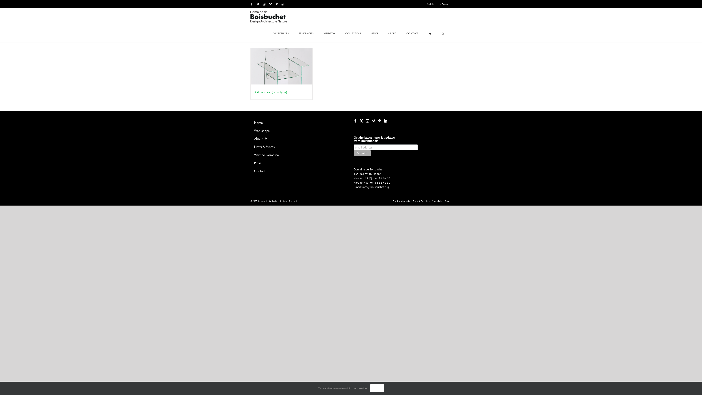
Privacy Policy (437, 201)
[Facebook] (355, 121)
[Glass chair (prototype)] (281, 73)
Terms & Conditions (421, 201)
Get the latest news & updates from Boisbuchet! (374, 139)
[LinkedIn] (385, 121)
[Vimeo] (373, 121)
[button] (443, 33)
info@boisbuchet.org (375, 187)
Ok (377, 388)
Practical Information (402, 201)
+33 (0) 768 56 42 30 (377, 182)
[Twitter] (361, 121)
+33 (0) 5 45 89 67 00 (376, 178)
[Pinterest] (379, 121)
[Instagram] (367, 121)
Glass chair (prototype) (271, 92)
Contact (448, 201)
